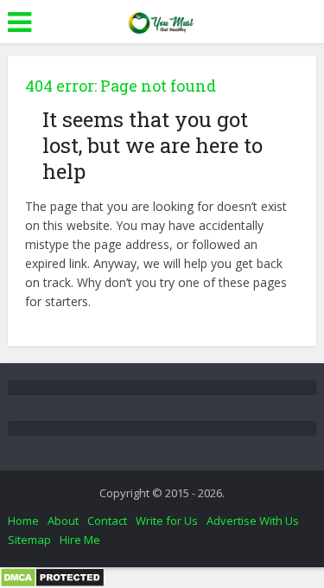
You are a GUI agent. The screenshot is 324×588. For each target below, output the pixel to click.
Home (23, 520)
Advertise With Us (252, 520)
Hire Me (80, 539)
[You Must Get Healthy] (162, 19)
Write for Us (167, 520)
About (63, 520)
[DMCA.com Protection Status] (52, 576)
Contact (107, 520)
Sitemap (29, 539)
